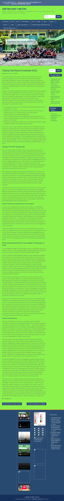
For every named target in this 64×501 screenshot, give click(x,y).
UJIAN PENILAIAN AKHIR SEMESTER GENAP (55, 98)
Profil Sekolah (25, 21)
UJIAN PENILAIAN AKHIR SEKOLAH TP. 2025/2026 (56, 87)
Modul (51, 21)
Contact (5, 25)
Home (12, 21)
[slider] (23, 418)
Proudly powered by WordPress (23, 499)
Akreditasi (6, 21)
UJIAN (12, 25)
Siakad (38, 21)
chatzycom (36, 159)
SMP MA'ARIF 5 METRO (14, 9)
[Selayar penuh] (29, 418)
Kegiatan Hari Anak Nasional (21, 41)
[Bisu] (28, 418)
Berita (17, 21)
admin (16, 73)
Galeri (45, 21)
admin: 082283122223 (10, 2)
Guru (33, 21)
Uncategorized (7, 398)
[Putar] (20, 418)
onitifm (52, 114)
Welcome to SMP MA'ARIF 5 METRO (21, 3)
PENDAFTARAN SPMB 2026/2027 (41, 25)
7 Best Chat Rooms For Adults (36, 404)
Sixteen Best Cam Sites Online (12, 404)
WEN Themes (45, 499)
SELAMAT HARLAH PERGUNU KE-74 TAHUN (55, 92)
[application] (24, 416)
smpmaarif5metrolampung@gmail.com (30, 2)
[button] (24, 416)
